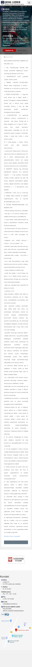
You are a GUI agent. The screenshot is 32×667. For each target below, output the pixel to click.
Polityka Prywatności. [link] (9, 31)
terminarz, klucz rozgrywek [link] (12, 536)
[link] (16, 560)
